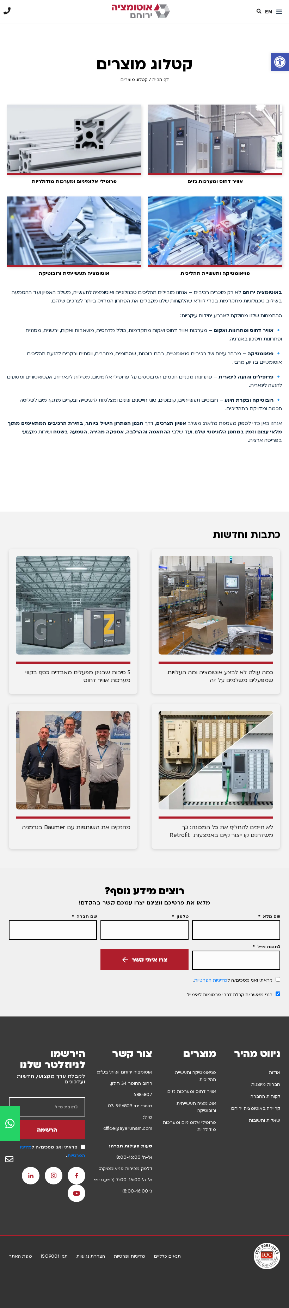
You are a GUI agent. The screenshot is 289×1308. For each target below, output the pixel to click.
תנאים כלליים (167, 1256)
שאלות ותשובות (264, 1120)
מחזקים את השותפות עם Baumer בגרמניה (76, 827)
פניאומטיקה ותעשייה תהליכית (195, 1076)
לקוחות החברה (265, 1096)
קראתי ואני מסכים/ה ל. (232, 980)
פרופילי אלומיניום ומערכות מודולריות (189, 1126)
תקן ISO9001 (54, 1256)
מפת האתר (20, 1256)
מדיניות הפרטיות (210, 980)
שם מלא (271, 916)
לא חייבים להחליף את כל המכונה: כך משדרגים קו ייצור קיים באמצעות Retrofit (221, 831)
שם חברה (86, 916)
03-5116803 (120, 1106)
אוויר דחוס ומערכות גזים (191, 1091)
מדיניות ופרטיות (129, 1256)
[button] (280, 62)
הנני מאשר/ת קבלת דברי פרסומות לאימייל (229, 994)
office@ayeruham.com (127, 1128)
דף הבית (160, 79)
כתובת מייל (268, 947)
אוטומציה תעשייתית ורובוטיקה (196, 1107)
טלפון (182, 916)
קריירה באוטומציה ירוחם (255, 1108)
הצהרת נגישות (90, 1256)
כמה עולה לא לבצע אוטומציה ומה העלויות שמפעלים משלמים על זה (220, 676)
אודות (274, 1072)
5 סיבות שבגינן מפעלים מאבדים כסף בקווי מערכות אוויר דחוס (77, 676)
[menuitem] (268, 11)
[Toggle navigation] (279, 12)
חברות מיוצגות (265, 1084)
